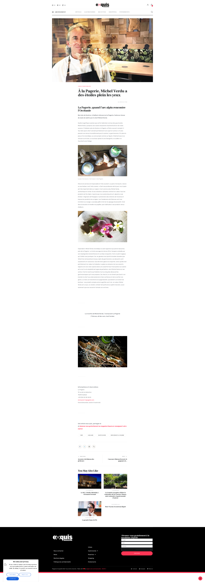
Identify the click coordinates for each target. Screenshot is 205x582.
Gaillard (90, 435)
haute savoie (102, 435)
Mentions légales (59, 558)
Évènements (92, 562)
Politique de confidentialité (62, 562)
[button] (94, 447)
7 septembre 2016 (115, 504)
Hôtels (90, 547)
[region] (20, 570)
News (55, 554)
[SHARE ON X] (85, 447)
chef (81, 435)
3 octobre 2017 (89, 490)
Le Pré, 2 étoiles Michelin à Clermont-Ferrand (89, 493)
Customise (12, 574)
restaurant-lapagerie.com (86, 400)
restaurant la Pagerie (117, 435)
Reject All (25, 574)
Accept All (12, 578)
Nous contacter (58, 551)
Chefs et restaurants (84, 86)
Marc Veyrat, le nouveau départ (115, 507)
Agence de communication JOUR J (96, 569)
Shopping (91, 558)
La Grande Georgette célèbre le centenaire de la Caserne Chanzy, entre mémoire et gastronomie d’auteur (115, 495)
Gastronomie (92, 551)
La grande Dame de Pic (89, 520)
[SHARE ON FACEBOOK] (80, 447)
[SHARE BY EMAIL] (89, 447)
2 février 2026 (115, 490)
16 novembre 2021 (89, 517)
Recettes (91, 554)
